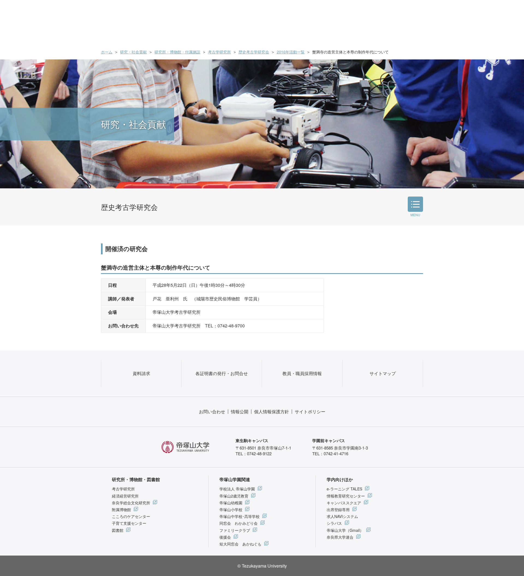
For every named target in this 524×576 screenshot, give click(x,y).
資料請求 (141, 373)
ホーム (106, 52)
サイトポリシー (310, 411)
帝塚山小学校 (230, 509)
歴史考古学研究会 (254, 52)
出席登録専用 (338, 509)
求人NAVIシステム (342, 516)
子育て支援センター (129, 523)
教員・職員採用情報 (302, 373)
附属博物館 (121, 509)
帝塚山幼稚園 (230, 502)
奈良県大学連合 (340, 537)
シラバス (334, 523)
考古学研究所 (219, 52)
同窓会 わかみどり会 (238, 523)
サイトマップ (383, 373)
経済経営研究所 (125, 496)
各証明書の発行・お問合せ (221, 373)
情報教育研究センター (346, 496)
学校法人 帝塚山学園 (237, 488)
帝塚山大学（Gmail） (345, 530)
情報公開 (239, 411)
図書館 (117, 530)
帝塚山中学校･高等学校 (239, 516)
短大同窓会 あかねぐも (240, 544)
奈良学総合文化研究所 (131, 502)
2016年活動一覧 (291, 52)
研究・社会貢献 (133, 52)
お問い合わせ (212, 411)
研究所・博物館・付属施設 (177, 52)
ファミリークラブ (234, 530)
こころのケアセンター (131, 516)
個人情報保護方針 (271, 411)
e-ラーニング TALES (344, 488)
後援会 (225, 537)
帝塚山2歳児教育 (233, 496)
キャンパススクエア (344, 502)
